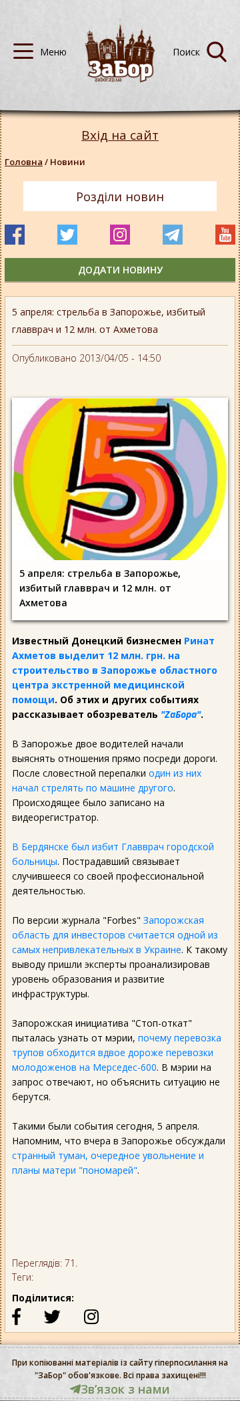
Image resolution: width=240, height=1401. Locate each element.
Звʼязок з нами (125, 1389)
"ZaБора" (181, 714)
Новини (67, 162)
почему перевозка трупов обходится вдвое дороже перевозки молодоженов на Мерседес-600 (116, 1052)
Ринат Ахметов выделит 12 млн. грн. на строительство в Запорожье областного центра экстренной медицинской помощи (114, 670)
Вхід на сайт (120, 135)
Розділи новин (120, 196)
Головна (24, 162)
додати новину (120, 269)
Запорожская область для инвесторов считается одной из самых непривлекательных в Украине (115, 935)
